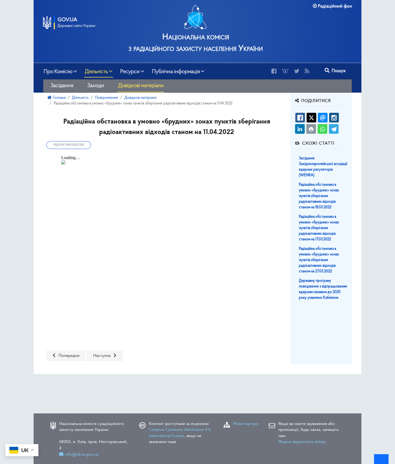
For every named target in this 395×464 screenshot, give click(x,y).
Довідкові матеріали (141, 86)
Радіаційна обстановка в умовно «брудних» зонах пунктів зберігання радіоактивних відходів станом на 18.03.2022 (319, 196)
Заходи (95, 86)
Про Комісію (58, 71)
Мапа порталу (246, 424)
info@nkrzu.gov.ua (81, 454)
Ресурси (129, 71)
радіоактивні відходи (68, 144)
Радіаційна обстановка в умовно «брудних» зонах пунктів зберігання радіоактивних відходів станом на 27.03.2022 (319, 260)
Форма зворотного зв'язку (302, 442)
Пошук (338, 71)
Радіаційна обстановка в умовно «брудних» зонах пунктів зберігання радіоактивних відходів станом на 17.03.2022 (319, 228)
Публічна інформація (176, 71)
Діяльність (96, 71)
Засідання (61, 86)
